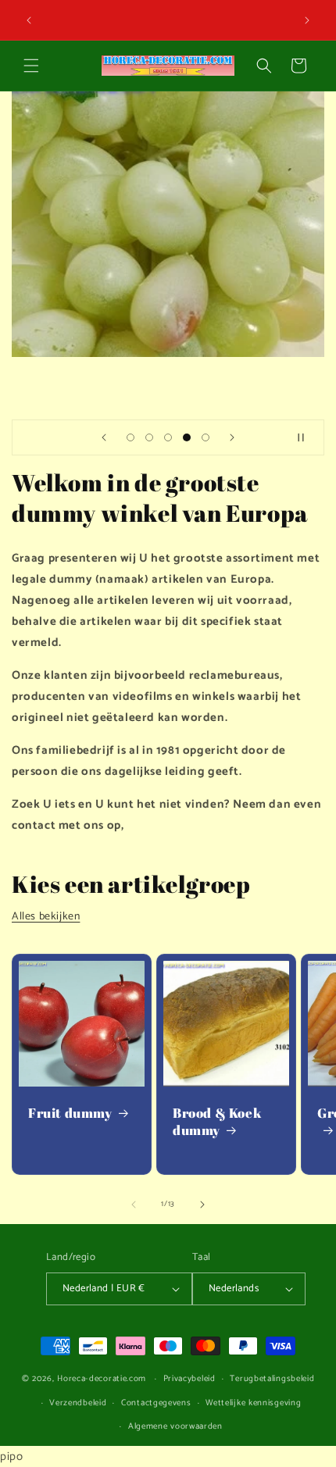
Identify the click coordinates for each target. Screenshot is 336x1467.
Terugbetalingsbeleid (272, 1379)
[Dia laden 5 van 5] (205, 437)
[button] (31, 65)
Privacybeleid (189, 1379)
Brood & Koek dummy (217, 1122)
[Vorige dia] (104, 437)
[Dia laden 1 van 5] (130, 437)
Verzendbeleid (77, 1403)
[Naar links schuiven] (133, 1204)
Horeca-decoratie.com (101, 1379)
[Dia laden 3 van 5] (168, 437)
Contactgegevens (156, 1403)
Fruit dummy (70, 1113)
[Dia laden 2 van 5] (149, 437)
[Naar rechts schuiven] (202, 1204)
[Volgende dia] (232, 437)
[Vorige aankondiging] (29, 20)
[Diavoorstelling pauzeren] (307, 437)
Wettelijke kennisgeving (253, 1403)
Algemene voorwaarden (175, 1426)
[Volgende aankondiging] (307, 20)
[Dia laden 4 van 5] (186, 437)
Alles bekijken (46, 917)
